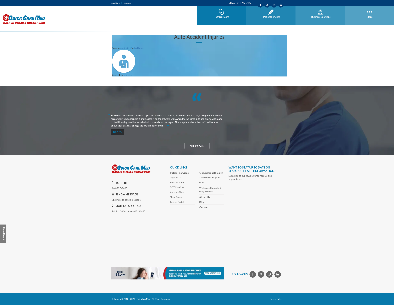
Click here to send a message (126, 199)
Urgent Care (176, 177)
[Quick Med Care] (24, 19)
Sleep (176, 197)
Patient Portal (177, 202)
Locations (115, 3)
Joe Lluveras (139, 48)
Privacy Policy (276, 299)
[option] (144, 119)
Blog (202, 202)
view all (197, 146)
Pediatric (177, 182)
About (204, 197)
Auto (177, 192)
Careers (127, 3)
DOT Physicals (177, 187)
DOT (201, 182)
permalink (128, 75)
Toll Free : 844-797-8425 (239, 3)
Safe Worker (209, 177)
